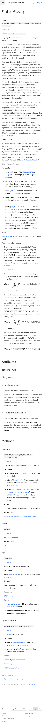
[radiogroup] (35, 708)
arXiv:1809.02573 (29, 160)
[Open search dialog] (33, 2)
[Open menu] (2, 2)
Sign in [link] (39, 3)
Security (27, 716)
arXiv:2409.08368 (18, 152)
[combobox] (19, 708)
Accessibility (29, 713)
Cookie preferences (8, 718)
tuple (6, 516)
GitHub (4, 30)
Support (4, 721)
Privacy (4, 716)
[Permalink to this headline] (27, 12)
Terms (4, 713)
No (17, 679)
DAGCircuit (8, 596)
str (5, 545)
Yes (5, 679)
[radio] (31, 708)
